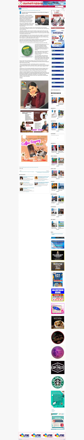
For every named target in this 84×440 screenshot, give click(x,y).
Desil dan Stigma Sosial (26, 8)
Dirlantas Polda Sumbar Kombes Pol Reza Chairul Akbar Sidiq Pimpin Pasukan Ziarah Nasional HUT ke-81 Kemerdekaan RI (61, 202)
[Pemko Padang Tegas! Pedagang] (54, 148)
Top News (53, 237)
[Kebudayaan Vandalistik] (54, 160)
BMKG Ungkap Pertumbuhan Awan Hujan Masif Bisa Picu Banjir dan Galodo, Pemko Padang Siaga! (55, 228)
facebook (62, 0)
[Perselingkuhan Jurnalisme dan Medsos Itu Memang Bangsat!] (61, 100)
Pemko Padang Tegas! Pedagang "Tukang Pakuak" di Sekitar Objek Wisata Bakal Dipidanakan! (54, 152)
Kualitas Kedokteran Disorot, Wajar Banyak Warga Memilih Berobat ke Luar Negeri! (54, 215)
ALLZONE (62, 237)
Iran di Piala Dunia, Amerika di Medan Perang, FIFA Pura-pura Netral (54, 177)
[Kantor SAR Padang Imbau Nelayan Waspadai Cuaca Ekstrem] (62, 224)
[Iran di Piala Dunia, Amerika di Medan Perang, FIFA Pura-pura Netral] (54, 173)
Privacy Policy (53, 410)
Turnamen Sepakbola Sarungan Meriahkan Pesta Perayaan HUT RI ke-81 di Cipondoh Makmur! (61, 129)
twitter (61, 0)
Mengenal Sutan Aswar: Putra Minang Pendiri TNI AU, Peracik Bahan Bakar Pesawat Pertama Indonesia (54, 190)
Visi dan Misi (45, 6)
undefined (43, 183)
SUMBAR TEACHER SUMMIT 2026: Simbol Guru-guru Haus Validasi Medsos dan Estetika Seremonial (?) (54, 104)
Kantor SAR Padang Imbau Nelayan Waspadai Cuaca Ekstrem (61, 228)
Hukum (32, 6)
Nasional (26, 6)
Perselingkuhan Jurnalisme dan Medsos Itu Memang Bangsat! (61, 104)
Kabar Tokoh (27, 167)
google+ (63, 0)
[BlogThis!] (20, 168)
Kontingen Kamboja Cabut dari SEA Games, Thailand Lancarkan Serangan (61, 177)
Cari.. (64, 6)
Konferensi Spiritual (61, 164)
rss (64, 0)
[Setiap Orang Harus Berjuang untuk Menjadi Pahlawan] (61, 113)
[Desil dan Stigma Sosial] (61, 211)
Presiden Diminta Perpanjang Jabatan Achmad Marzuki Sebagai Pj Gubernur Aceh (35, 13)
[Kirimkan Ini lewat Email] (19, 168)
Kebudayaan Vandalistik (53, 164)
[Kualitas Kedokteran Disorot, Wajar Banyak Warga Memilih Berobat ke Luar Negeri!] (54, 211)
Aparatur (25, 167)
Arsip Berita (57, 237)
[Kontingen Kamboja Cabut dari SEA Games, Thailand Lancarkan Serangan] (61, 173)
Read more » (28, 180)
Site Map (53, 409)
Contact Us (53, 411)
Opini (42, 6)
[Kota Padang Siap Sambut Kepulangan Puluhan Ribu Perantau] (61, 148)
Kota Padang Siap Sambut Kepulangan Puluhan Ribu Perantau (61, 152)
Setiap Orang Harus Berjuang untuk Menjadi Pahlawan (61, 117)
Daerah (35, 6)
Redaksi (23, 6)
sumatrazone (20, 439)
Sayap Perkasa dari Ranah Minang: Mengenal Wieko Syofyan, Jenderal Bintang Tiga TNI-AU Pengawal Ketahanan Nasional (61, 190)
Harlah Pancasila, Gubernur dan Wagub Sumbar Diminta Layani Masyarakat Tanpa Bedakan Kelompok (54, 117)
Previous (64, 101)
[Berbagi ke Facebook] (22, 168)
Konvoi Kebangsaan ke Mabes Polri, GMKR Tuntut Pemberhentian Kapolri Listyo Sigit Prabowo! (54, 129)
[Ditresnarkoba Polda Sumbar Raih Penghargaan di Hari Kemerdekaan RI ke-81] (54, 199)
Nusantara (35, 167)
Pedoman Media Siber (50, 6)
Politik (37, 167)
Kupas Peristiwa (32, 167)
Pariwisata (38, 6)
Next (51, 101)
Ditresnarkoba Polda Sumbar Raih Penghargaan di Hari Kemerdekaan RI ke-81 (54, 202)
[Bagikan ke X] (21, 168)
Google (64, 439)
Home (20, 6)
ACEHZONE (22, 167)
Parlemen (29, 6)
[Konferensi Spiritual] (61, 160)
